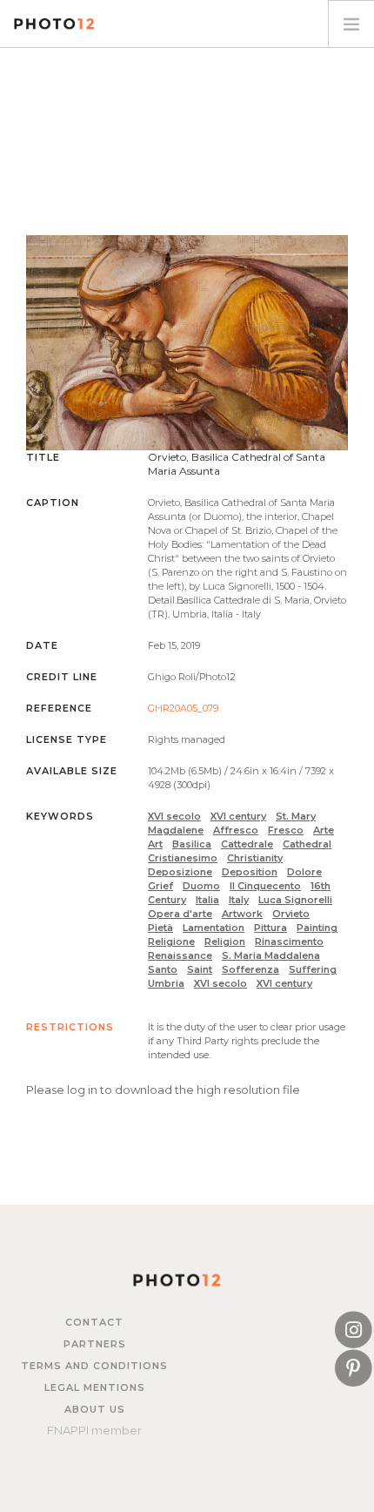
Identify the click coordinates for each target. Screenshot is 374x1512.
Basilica (191, 844)
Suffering (313, 969)
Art (155, 844)
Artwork (242, 914)
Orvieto (291, 914)
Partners (94, 1344)
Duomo (201, 886)
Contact (94, 1322)
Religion (224, 941)
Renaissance (180, 955)
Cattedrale (247, 844)
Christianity (255, 858)
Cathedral (307, 844)
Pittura (270, 927)
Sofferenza (250, 969)
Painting (317, 927)
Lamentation (213, 927)
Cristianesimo (182, 858)
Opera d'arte (180, 914)
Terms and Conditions (94, 1366)
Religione (171, 941)
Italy (239, 900)
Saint (199, 969)
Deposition (249, 872)
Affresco (235, 830)
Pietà (160, 927)
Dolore (304, 872)
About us (94, 1409)
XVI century (238, 816)
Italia (207, 900)
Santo (162, 969)
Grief (160, 886)
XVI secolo (174, 816)
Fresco (286, 830)
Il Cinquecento (265, 886)
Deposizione (180, 872)
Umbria (166, 983)
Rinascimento (289, 941)
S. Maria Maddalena (271, 955)
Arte (323, 830)
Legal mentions (94, 1387)
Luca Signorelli (295, 900)
